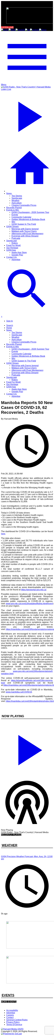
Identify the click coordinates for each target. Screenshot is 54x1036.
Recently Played (14, 207)
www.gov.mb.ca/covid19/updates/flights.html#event (29, 603)
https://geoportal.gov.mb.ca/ (33, 590)
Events (15, 215)
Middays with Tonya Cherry (24, 231)
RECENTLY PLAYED (11, 835)
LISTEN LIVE (7, 27)
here (3, 534)
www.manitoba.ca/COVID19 (19, 692)
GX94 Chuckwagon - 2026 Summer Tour (30, 212)
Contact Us (11, 257)
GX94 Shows (12, 226)
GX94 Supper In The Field (24, 224)
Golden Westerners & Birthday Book (28, 219)
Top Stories (17, 196)
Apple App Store (19, 252)
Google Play (17, 255)
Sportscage (17, 198)
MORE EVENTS (9, 1002)
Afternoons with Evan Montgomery (27, 233)
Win (13, 222)
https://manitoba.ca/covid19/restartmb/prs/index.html (30, 701)
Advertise (16, 259)
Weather (15, 200)
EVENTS (8, 995)
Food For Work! (13, 245)
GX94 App (11, 250)
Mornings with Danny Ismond (25, 229)
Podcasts (16, 238)
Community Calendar (21, 217)
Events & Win (12, 210)
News (9, 193)
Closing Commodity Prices (24, 205)
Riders (15, 243)
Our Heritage (12, 248)
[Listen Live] (27, 749)
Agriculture (17, 203)
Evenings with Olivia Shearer (25, 236)
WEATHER (9, 845)
